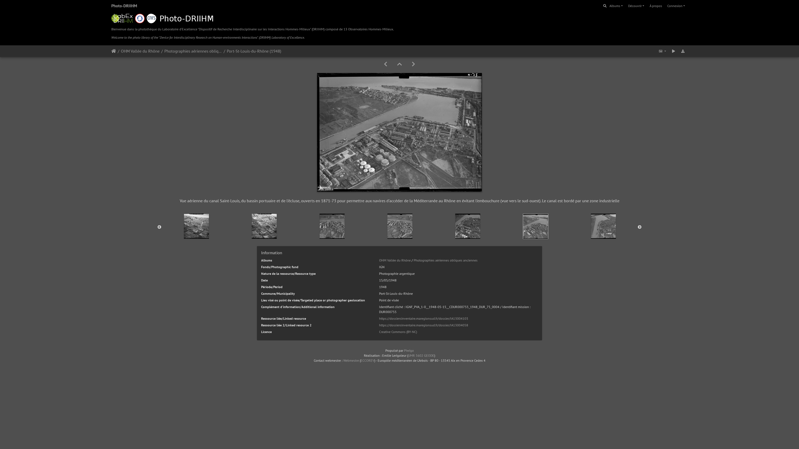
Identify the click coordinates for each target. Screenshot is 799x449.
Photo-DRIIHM (124, 6)
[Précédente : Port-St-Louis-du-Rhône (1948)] (385, 64)
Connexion (674, 6)
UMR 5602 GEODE (421, 355)
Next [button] (640, 227)
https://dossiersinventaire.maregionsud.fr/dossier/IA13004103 (423, 318)
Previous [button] (159, 227)
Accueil (113, 51)
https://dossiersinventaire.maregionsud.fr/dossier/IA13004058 (423, 325)
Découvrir (635, 6)
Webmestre (351, 360)
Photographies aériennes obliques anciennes (193, 51)
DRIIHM (318, 29)
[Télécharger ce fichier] (683, 51)
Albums (614, 6)
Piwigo (409, 350)
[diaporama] (673, 51)
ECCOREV (367, 360)
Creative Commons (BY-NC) (398, 332)
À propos (656, 6)
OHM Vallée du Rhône (140, 51)
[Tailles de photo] (662, 51)
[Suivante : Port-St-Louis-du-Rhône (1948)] (413, 64)
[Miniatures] (399, 64)
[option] (196, 226)
